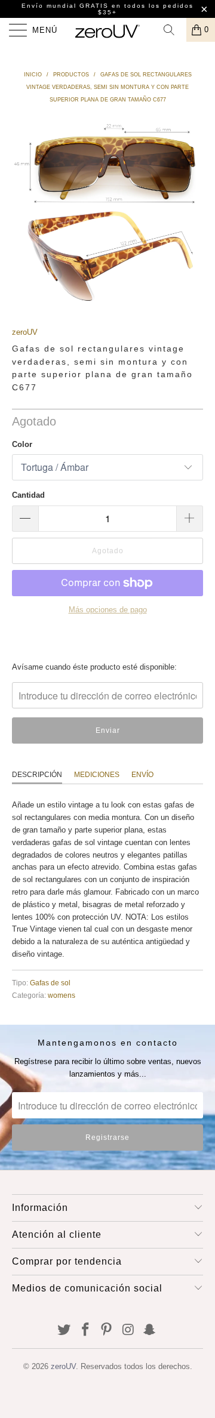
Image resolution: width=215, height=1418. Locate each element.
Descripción (37, 774)
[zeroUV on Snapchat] (150, 1331)
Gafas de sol (50, 983)
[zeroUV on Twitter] (64, 1331)
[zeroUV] (107, 30)
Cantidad (28, 495)
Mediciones (96, 774)
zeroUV (25, 332)
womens (61, 995)
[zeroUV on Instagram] (128, 1331)
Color (22, 444)
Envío (142, 774)
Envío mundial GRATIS (65, 5)
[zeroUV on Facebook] (85, 1331)
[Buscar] (173, 29)
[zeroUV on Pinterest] (107, 1331)
